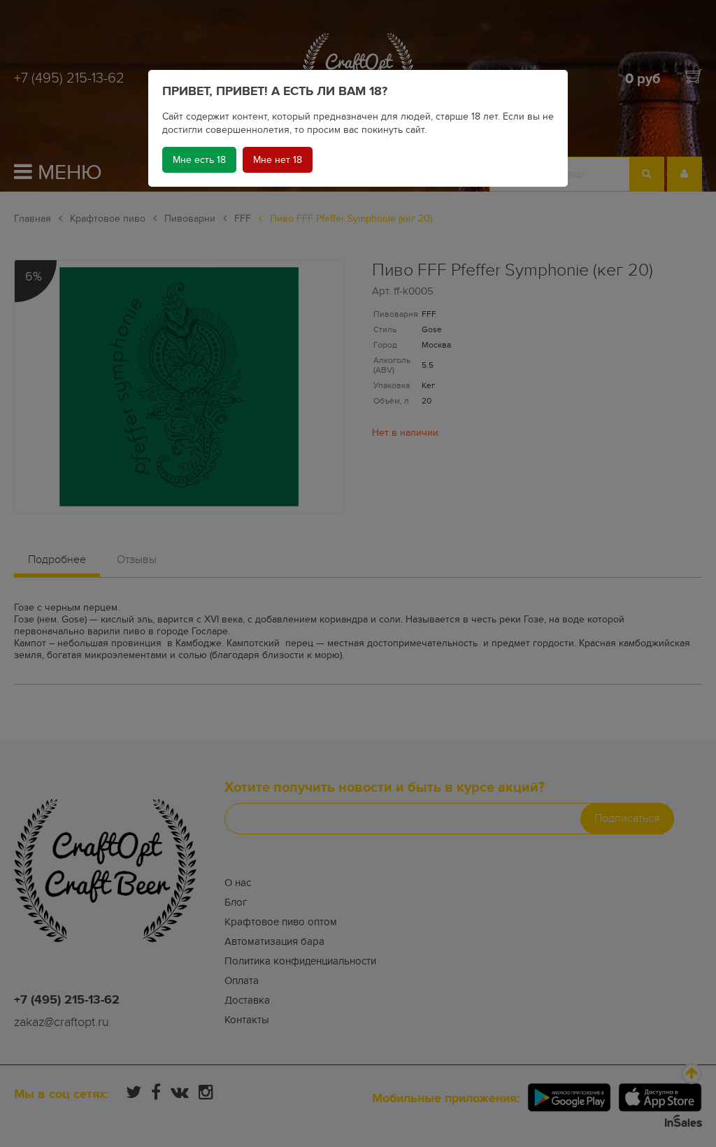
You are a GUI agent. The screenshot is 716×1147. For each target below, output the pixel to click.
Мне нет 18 (277, 160)
